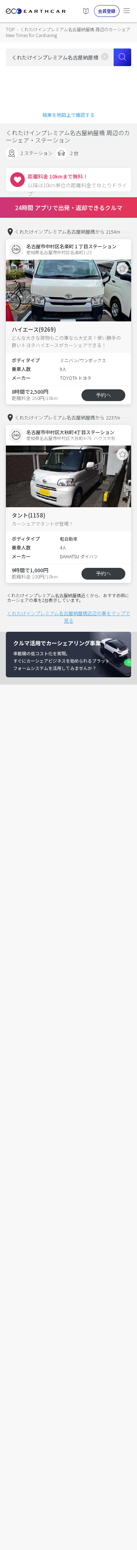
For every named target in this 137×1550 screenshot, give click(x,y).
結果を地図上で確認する (68, 114)
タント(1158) (28, 515)
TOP (10, 29)
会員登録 (106, 11)
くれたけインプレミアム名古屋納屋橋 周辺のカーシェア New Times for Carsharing (68, 32)
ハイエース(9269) (34, 329)
